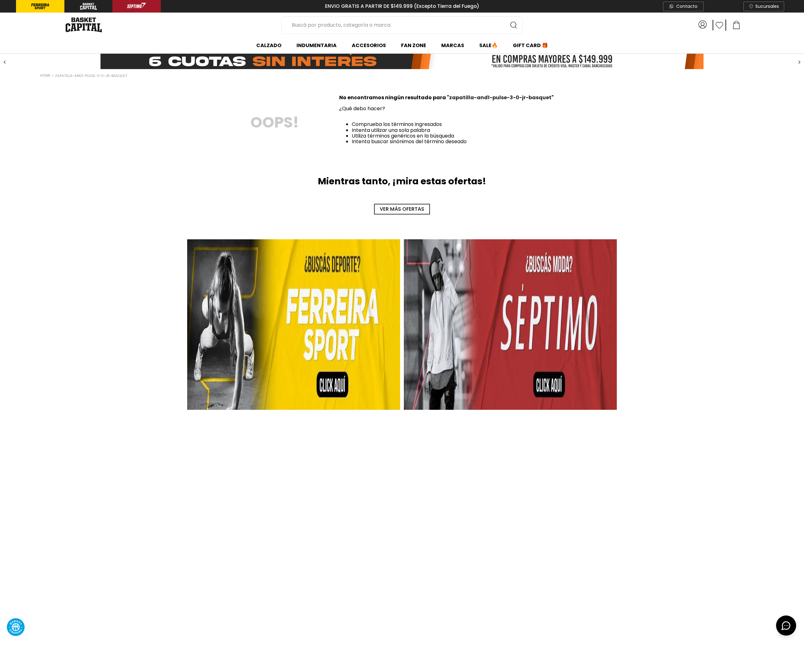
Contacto (687, 6)
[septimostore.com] (510, 423)
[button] (62, 202)
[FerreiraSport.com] (293, 423)
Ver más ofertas (402, 308)
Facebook (606, 622)
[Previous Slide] (4, 62)
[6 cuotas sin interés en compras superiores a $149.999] (402, 61)
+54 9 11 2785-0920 (464, 630)
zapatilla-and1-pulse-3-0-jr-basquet (91, 75)
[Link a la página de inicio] (46, 76)
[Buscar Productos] (513, 25)
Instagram (607, 614)
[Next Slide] (799, 62)
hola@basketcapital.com (471, 622)
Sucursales (767, 6)
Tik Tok (602, 630)
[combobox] (402, 25)
